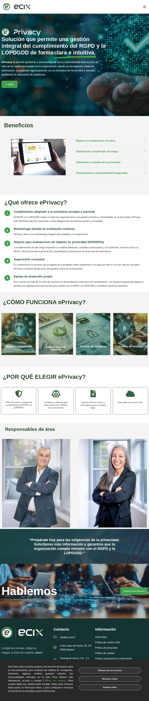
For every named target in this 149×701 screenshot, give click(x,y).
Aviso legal (101, 637)
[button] (111, 140)
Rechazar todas (110, 679)
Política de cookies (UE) (107, 642)
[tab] (111, 140)
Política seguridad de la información (113, 658)
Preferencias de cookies (110, 670)
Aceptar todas (110, 687)
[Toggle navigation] (122, 7)
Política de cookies (54, 680)
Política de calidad (104, 653)
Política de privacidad (106, 648)
